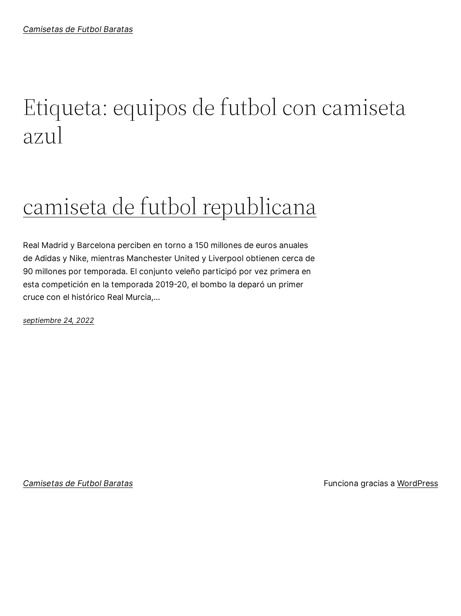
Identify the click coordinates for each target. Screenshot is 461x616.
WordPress (417, 483)
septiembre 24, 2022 (58, 320)
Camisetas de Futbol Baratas (78, 29)
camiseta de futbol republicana (169, 206)
